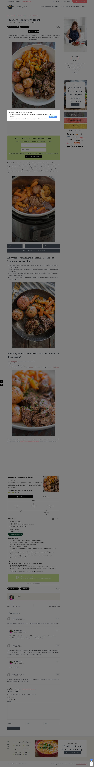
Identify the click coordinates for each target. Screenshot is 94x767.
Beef (26, 754)
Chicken (27, 745)
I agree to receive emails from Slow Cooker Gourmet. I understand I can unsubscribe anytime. (34, 153)
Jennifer (10, 22)
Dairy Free (27, 752)
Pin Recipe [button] (47, 496)
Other (12, 15)
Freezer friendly (75, 120)
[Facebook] (53, 1)
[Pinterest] (59, 1)
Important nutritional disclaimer (34, 583)
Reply (58, 618)
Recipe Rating (10, 697)
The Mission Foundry (81, 764)
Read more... (75, 73)
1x (52, 518)
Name (10, 723)
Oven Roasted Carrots (54, 605)
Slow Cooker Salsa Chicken (14, 605)
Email (27, 723)
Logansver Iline (17, 674)
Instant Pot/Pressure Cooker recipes (29, 441)
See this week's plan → (27, 1)
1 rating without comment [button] (28, 689)
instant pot (75, 126)
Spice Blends (18, 754)
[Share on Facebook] (1, 385)
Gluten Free (28, 749)
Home (62, 1)
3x (58, 518)
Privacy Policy (11, 764)
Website (46, 723)
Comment (10, 701)
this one (31, 367)
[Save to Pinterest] (1, 381)
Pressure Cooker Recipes (19, 15)
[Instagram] (56, 1)
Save (33, 500)
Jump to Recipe (34, 31)
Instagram (56, 367)
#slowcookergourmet (45, 578)
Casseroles (18, 752)
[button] (8, 492)
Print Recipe (21, 496)
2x (55, 518)
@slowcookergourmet (30, 578)
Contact (68, 1)
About (65, 1)
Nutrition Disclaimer (21, 764)
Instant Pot (14, 361)
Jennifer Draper (12, 480)
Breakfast (17, 745)
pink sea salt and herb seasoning (25, 524)
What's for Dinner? (80, 1)
